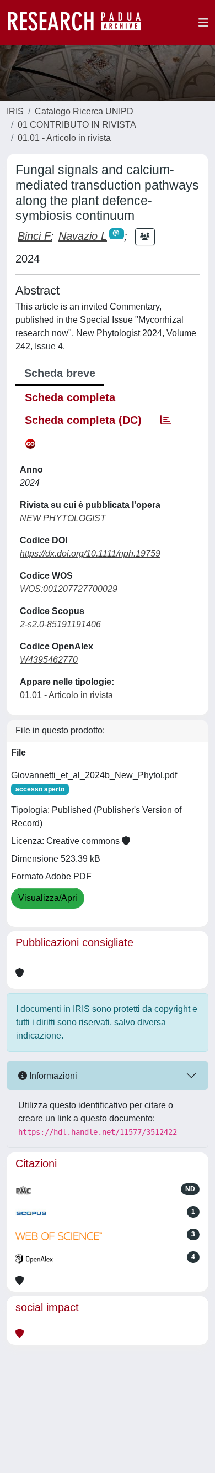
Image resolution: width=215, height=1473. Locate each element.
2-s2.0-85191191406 (60, 624)
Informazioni (52, 1076)
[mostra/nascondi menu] (203, 22)
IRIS (15, 111)
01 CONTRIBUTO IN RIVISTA (77, 124)
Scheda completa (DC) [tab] (83, 420)
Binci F (34, 236)
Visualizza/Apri (47, 898)
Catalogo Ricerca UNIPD (84, 111)
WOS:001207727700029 (68, 589)
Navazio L (82, 236)
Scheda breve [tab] (59, 373)
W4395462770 (49, 659)
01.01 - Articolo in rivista (64, 138)
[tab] (166, 420)
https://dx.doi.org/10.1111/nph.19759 (90, 553)
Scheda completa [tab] (70, 397)
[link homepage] (80, 23)
